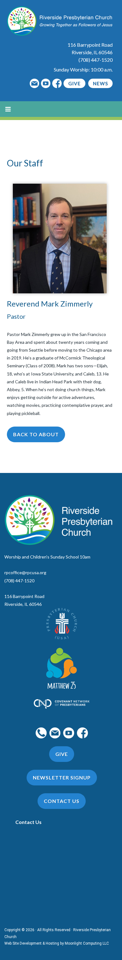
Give (74, 83)
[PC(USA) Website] (61, 623)
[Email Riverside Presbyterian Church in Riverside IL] (34, 83)
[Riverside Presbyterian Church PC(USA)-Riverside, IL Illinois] (60, 20)
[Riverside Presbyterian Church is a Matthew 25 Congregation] (61, 669)
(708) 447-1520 (96, 60)
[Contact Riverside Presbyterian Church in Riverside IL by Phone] (41, 732)
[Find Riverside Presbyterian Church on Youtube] (45, 83)
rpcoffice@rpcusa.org (25, 572)
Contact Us (28, 822)
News (100, 83)
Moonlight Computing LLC (87, 943)
